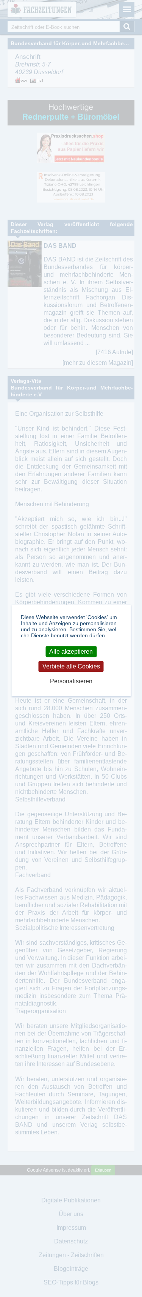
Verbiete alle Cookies (71, 666)
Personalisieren (71, 681)
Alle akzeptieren (71, 651)
